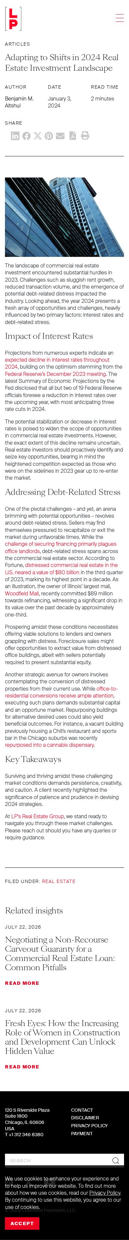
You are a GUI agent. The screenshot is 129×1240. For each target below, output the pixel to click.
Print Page (85, 135)
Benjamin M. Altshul (19, 102)
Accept (22, 1223)
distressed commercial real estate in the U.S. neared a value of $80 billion (61, 569)
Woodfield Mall (22, 593)
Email (60, 136)
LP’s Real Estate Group (37, 816)
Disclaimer (85, 1118)
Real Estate (59, 881)
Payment (82, 1134)
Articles (17, 44)
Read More (22, 983)
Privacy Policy (89, 1126)
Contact (82, 1110)
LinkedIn (15, 136)
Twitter (37, 136)
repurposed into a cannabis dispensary (49, 744)
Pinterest (49, 136)
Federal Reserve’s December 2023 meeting (55, 374)
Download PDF (72, 135)
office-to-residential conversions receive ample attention (61, 692)
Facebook (26, 136)
